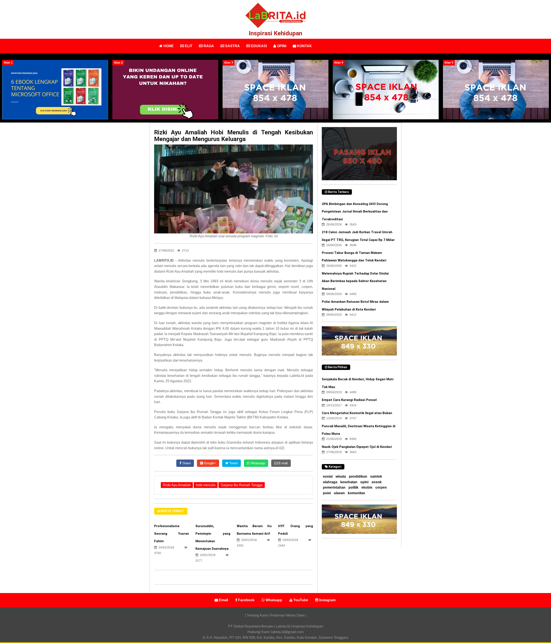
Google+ (209, 463)
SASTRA (232, 46)
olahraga (330, 482)
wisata (341, 476)
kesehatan (348, 482)
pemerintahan (334, 487)
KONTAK (304, 46)
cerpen (381, 487)
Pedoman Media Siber (287, 615)
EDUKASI (258, 46)
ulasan (339, 493)
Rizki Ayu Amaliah (177, 485)
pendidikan (358, 476)
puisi (327, 493)
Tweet (233, 463)
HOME (168, 46)
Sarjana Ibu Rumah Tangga (242, 485)
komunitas (356, 493)
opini (364, 482)
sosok (376, 482)
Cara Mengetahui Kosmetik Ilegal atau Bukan (357, 413)
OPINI (281, 46)
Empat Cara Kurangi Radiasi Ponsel (349, 400)
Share (186, 463)
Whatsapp (257, 463)
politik (353, 487)
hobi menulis (205, 485)
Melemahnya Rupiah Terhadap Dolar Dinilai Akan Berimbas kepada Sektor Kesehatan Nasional (355, 281)
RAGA (208, 46)
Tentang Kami (258, 615)
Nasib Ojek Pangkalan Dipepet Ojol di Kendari (357, 447)
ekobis (366, 487)
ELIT (188, 46)
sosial (328, 476)
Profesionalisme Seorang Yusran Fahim (171, 533)
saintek (376, 476)
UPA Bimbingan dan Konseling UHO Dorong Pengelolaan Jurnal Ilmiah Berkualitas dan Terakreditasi (355, 211)
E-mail (283, 463)
